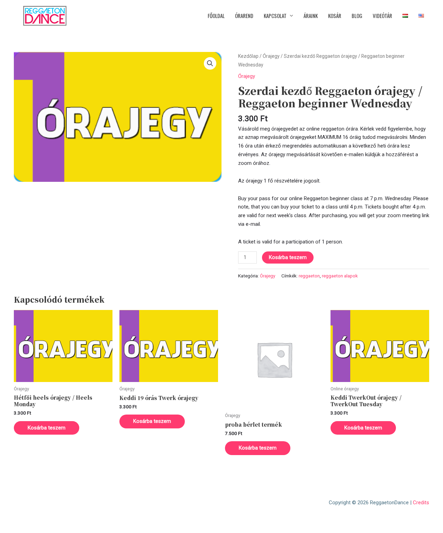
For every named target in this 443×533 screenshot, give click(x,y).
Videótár (382, 15)
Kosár (334, 15)
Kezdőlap (248, 56)
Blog (357, 15)
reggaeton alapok (340, 275)
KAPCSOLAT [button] (275, 15)
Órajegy (271, 56)
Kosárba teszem (288, 257)
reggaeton (309, 275)
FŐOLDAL (216, 15)
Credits (421, 502)
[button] (210, 63)
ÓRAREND (244, 15)
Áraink (311, 15)
